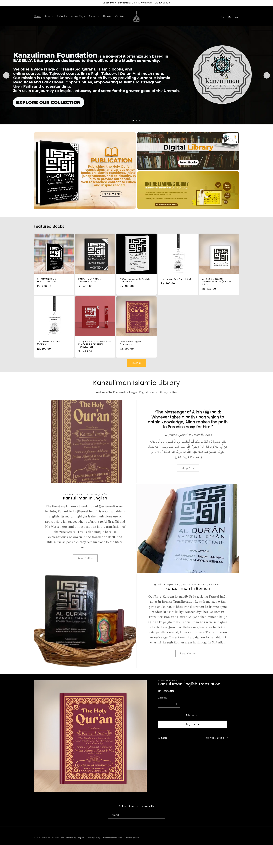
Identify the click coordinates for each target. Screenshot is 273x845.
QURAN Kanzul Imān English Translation (135, 280)
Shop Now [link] (188, 468)
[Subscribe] (161, 815)
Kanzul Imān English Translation (130, 343)
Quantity (162, 697)
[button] (49, 16)
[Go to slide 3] (139, 120)
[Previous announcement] (34, 3)
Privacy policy (93, 838)
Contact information (112, 838)
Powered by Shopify (74, 838)
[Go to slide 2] (136, 120)
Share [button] (164, 737)
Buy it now (192, 724)
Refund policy (132, 838)
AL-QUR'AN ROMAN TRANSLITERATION (47, 280)
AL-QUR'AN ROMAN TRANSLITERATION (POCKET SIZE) (216, 282)
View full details (215, 737)
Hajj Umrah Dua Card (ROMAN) (48, 343)
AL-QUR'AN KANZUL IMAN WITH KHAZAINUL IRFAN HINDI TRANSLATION (94, 344)
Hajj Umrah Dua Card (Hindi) (176, 279)
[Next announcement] (238, 3)
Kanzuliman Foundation (53, 838)
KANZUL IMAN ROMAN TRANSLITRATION (89, 280)
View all (136, 362)
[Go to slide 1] (133, 120)
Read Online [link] (85, 558)
